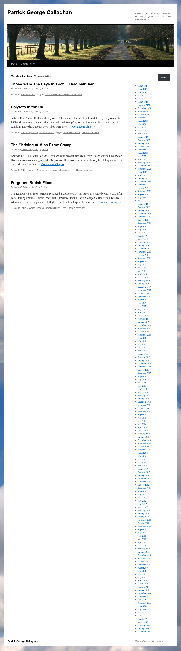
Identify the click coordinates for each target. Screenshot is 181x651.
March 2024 (143, 101)
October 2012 (143, 484)
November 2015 (144, 366)
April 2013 (142, 465)
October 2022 (143, 146)
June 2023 (142, 127)
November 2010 (144, 558)
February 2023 (144, 139)
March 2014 (143, 430)
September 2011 (144, 526)
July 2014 (142, 417)
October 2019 (143, 219)
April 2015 (142, 388)
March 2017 (143, 315)
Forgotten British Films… (33, 182)
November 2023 (144, 111)
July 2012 (142, 494)
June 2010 (142, 574)
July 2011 (142, 532)
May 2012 (142, 500)
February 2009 (144, 625)
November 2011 (144, 519)
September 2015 (144, 373)
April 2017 (142, 312)
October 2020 (143, 187)
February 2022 (144, 162)
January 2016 (143, 360)
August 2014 (143, 414)
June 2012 (142, 497)
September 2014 (144, 411)
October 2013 (143, 446)
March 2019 (143, 238)
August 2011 (143, 529)
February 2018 (144, 280)
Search (164, 77)
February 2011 (144, 548)
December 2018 (144, 248)
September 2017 (144, 296)
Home (14, 63)
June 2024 (142, 95)
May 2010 (142, 577)
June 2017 (142, 305)
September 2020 (144, 191)
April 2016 (142, 350)
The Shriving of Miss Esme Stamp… (43, 144)
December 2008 (144, 631)
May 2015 (142, 385)
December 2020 (144, 181)
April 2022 (142, 159)
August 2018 (143, 261)
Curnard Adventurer (54, 94)
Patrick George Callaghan (39, 12)
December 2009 (144, 593)
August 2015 (143, 376)
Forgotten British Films (55, 207)
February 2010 (144, 586)
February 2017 (144, 318)
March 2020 (143, 203)
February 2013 (144, 471)
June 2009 (142, 612)
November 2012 (144, 481)
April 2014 (142, 427)
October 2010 (143, 561)
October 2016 (143, 331)
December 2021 (144, 165)
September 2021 (144, 168)
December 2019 (144, 213)
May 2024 (142, 98)
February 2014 (144, 433)
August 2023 (143, 120)
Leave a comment (73, 94)
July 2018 (142, 264)
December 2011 (144, 516)
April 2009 (142, 618)
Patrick (45, 88)
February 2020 (144, 207)
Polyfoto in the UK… (29, 106)
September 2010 (144, 564)
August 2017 (143, 299)
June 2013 (142, 459)
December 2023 (144, 108)
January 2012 (143, 513)
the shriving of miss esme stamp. (60, 169)
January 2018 (143, 283)
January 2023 (143, 143)
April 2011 (142, 542)
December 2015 (144, 363)
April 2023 (142, 133)
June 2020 (142, 200)
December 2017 (144, 286)
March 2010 (143, 583)
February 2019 (144, 242)
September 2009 (144, 602)
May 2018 (142, 270)
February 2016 (144, 357)
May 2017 (142, 309)
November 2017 (144, 290)
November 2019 (144, 216)
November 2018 (144, 251)
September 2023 (144, 117)
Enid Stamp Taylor (29, 132)
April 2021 (142, 175)
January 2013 (143, 475)
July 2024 (142, 92)
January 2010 (143, 590)
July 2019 (142, 229)
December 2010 (144, 554)
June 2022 (142, 155)
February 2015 (144, 395)
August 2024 (143, 88)
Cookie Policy (28, 63)
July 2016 (142, 341)
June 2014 (142, 420)
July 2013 (142, 456)
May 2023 (142, 130)
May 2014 (142, 424)
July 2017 (142, 302)
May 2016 (142, 347)
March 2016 (143, 353)
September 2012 (144, 487)
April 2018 (142, 274)
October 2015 (143, 369)
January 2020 (143, 210)
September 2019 (144, 222)
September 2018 (144, 258)
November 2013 (144, 443)
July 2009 (142, 609)
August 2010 (143, 567)
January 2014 (143, 436)
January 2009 (143, 628)
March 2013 (143, 468)
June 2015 (142, 382)
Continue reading (83, 126)
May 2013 (142, 462)
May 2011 (142, 539)
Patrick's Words (28, 94)
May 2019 (142, 232)
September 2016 (144, 334)
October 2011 (143, 523)
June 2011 (142, 535)
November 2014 (144, 404)
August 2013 (143, 452)
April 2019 (142, 235)
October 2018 (143, 254)
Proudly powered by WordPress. (152, 641)
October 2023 (143, 114)
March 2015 (143, 392)
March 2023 (143, 136)
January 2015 (143, 398)
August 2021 (143, 171)
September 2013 (144, 449)
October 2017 (143, 293)
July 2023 (142, 124)
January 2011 (143, 551)
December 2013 (144, 440)
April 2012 (142, 503)
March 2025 (143, 85)
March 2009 (143, 621)
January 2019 (143, 245)
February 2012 (144, 510)
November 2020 (144, 184)
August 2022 (143, 152)
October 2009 (143, 599)
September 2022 (144, 149)
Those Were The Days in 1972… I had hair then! (53, 84)
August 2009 (143, 606)
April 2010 (142, 580)
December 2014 (144, 401)
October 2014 (143, 408)
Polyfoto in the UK (71, 132)
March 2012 (143, 507)
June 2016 (142, 344)
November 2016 (144, 328)
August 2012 (143, 491)
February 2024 (144, 104)
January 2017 (143, 321)
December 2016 (144, 325)
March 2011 (143, 545)
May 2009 (142, 615)
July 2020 (142, 197)
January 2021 (143, 178)
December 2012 (144, 478)
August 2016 (143, 337)
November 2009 (144, 596)
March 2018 (143, 277)
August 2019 (143, 226)
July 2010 (142, 570)
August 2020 (143, 194)
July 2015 (142, 379)
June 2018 (142, 267)
